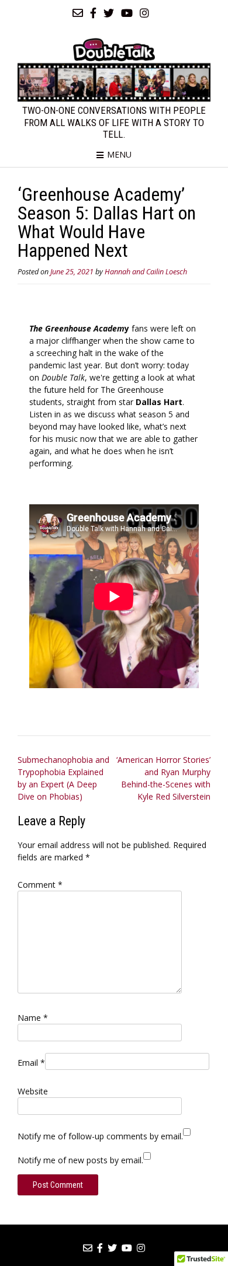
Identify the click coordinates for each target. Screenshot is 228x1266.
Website (33, 1091)
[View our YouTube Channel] (127, 13)
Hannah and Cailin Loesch (146, 272)
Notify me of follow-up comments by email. (100, 1136)
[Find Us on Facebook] (93, 13)
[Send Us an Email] (77, 13)
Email (31, 1062)
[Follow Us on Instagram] (144, 13)
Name (33, 1017)
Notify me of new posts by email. (80, 1160)
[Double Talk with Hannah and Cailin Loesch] (114, 69)
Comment (40, 884)
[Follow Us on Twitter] (108, 13)
